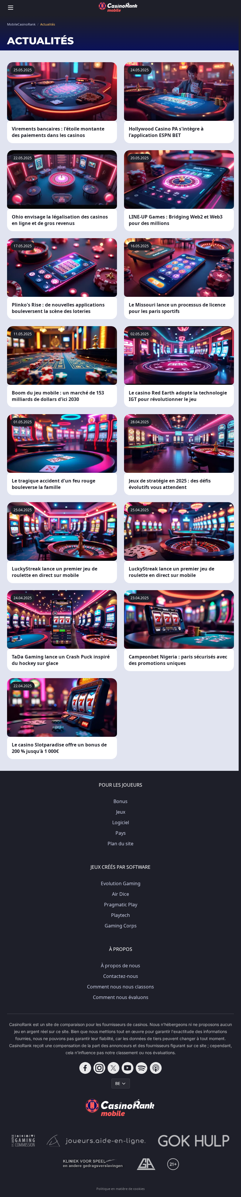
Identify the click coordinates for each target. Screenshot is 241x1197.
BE (117, 1083)
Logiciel (120, 822)
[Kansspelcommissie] (23, 1141)
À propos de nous (120, 965)
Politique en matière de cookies (120, 1188)
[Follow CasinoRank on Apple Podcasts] (156, 1068)
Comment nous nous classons (120, 986)
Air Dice (120, 894)
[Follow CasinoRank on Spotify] (142, 1068)
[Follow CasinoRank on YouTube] (127, 1068)
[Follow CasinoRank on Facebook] (85, 1068)
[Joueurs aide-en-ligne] (96, 1141)
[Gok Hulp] (194, 1141)
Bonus (120, 801)
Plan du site (120, 843)
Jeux (120, 812)
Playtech (120, 915)
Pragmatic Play (120, 904)
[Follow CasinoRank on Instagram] (99, 1068)
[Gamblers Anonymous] (146, 1164)
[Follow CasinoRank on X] (113, 1068)
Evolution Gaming (120, 883)
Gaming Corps (121, 925)
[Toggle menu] (10, 7)
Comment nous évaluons (120, 997)
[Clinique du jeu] (93, 1164)
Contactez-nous (120, 976)
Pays (121, 833)
